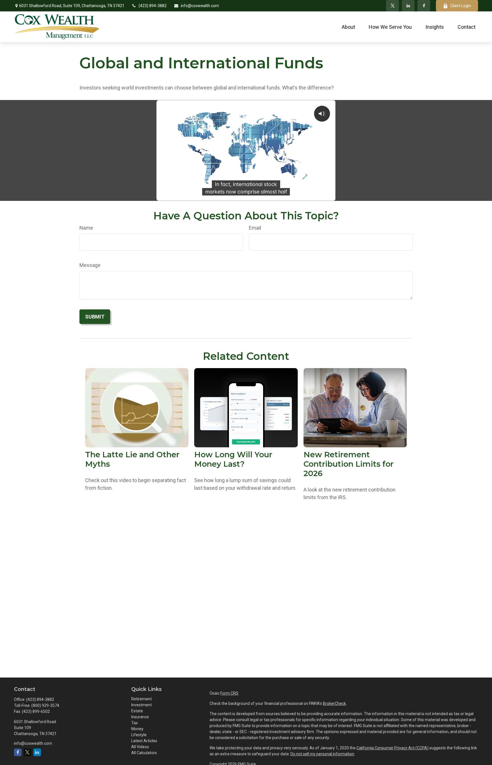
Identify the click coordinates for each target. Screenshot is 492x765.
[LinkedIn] (408, 5)
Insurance (140, 717)
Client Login (460, 5)
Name (86, 228)
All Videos (140, 746)
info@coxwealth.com (200, 5)
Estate (137, 711)
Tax (134, 723)
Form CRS (229, 693)
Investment (141, 705)
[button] (348, 26)
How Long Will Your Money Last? (233, 459)
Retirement (141, 699)
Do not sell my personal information (322, 754)
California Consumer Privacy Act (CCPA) (392, 748)
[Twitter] (392, 5)
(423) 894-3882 (153, 5)
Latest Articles (144, 741)
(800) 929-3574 (45, 705)
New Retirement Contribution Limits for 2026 (348, 464)
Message (90, 265)
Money (137, 729)
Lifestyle (139, 735)
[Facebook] (423, 5)
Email (255, 228)
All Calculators (144, 752)
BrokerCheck (334, 703)
